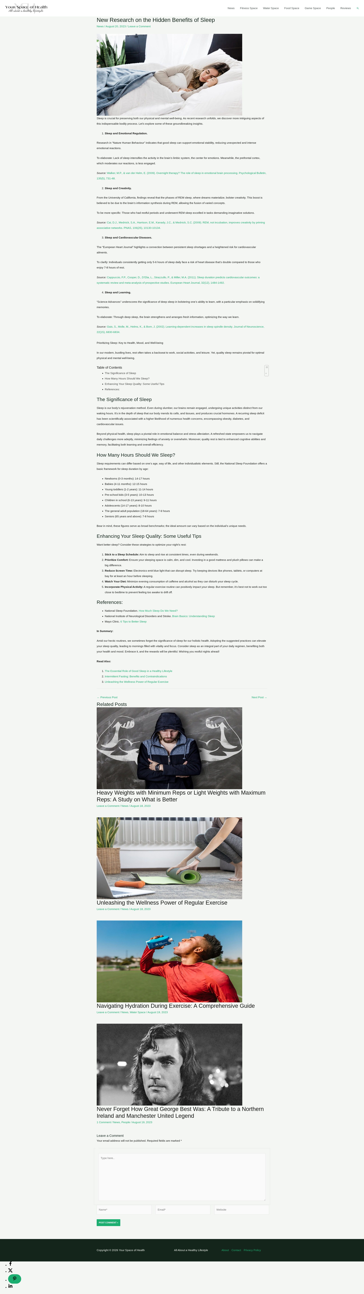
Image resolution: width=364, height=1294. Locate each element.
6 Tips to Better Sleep (133, 621)
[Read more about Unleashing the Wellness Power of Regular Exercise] (169, 858)
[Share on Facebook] (10, 1265)
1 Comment (104, 1122)
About (225, 1250)
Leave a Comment (139, 26)
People (330, 8)
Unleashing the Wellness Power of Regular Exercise (136, 681)
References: (112, 389)
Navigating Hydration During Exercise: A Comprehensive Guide (176, 1006)
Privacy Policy (252, 1250)
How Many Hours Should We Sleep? (127, 378)
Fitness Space (249, 8)
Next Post (259, 697)
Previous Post (107, 697)
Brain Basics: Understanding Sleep (193, 616)
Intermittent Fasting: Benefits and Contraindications (136, 676)
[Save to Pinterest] (14, 1279)
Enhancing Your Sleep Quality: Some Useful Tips (134, 383)
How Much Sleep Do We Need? (158, 610)
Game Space (313, 8)
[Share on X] (10, 1271)
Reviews (345, 8)
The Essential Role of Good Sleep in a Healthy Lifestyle (138, 671)
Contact (236, 1250)
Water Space (271, 8)
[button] (357, 8)
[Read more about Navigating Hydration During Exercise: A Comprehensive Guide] (169, 961)
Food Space (291, 8)
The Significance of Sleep (120, 373)
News (231, 8)
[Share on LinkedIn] (10, 1287)
